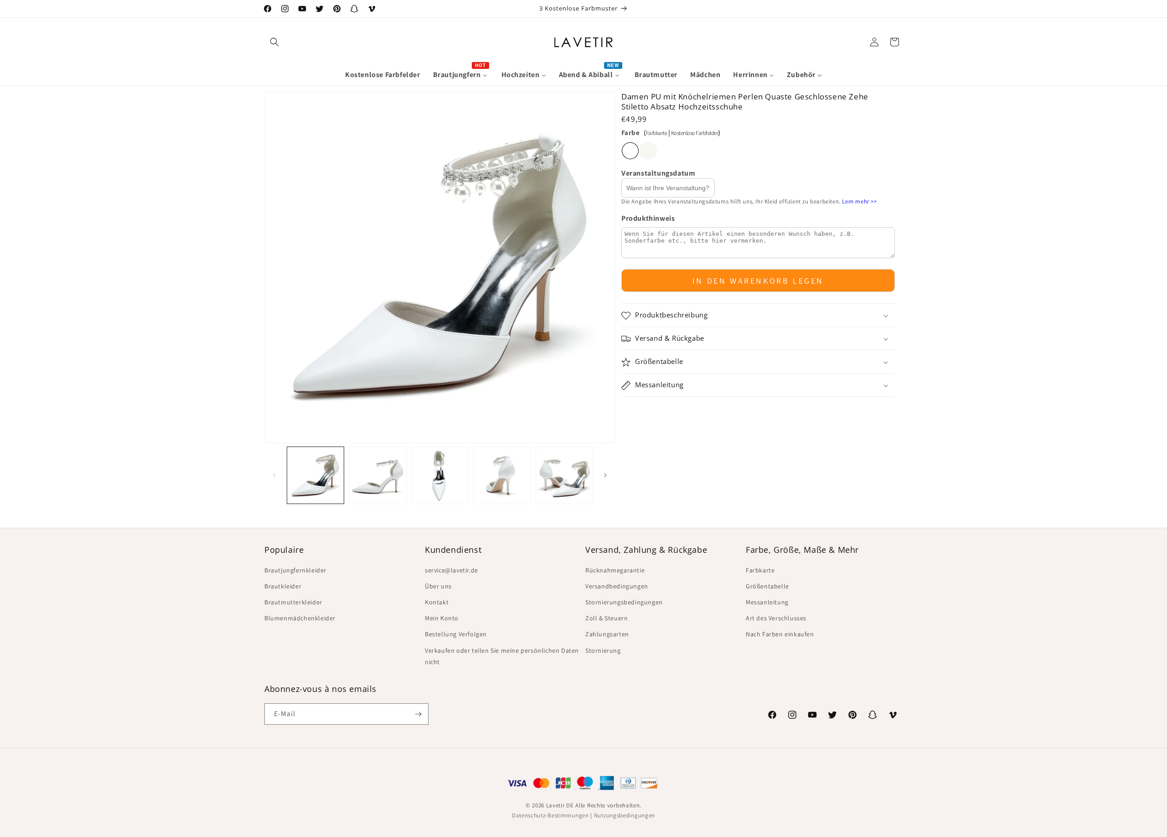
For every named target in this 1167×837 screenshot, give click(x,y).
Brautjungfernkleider (295, 570)
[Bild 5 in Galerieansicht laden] (564, 475)
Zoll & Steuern (606, 618)
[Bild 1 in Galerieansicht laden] (315, 475)
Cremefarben (648, 151)
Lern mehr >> (859, 202)
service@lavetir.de (451, 570)
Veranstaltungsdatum (658, 173)
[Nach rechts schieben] (605, 475)
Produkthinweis (648, 218)
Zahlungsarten (607, 634)
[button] (274, 42)
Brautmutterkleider (293, 602)
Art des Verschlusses (776, 618)
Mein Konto (442, 618)
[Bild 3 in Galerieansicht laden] (440, 475)
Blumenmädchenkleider (300, 618)
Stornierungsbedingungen (624, 602)
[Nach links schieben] (274, 475)
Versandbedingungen (616, 586)
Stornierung (603, 650)
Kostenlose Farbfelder (694, 133)
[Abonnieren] (418, 714)
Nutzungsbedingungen (624, 815)
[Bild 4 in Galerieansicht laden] (502, 475)
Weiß (630, 151)
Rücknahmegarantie (615, 570)
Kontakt (437, 602)
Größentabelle (767, 586)
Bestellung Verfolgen (456, 634)
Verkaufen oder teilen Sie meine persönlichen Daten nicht (502, 656)
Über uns (438, 586)
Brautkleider (282, 586)
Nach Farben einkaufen (780, 634)
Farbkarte (656, 133)
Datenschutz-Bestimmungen (550, 815)
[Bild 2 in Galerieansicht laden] (377, 475)
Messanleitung (767, 602)
